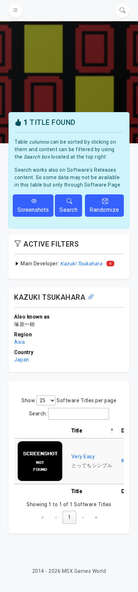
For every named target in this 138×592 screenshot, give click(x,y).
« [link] (42, 517)
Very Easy (83, 456)
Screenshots (33, 209)
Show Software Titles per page (69, 400)
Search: (38, 413)
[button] (112, 430)
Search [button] (68, 209)
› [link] (83, 517)
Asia (19, 342)
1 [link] (69, 517)
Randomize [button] (104, 209)
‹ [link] (56, 517)
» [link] (96, 517)
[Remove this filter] (111, 263)
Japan (21, 360)
